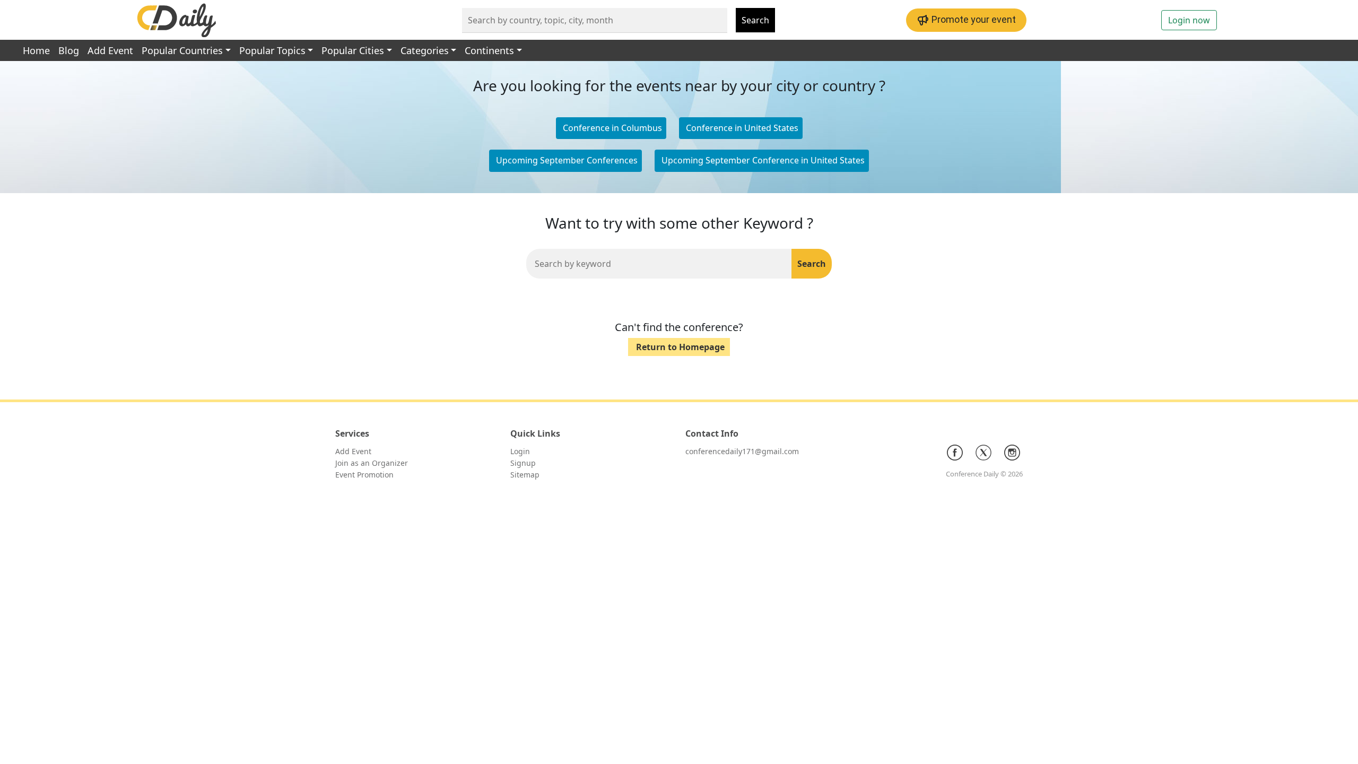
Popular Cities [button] (352, 50)
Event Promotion (364, 475)
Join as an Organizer (371, 463)
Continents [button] (489, 50)
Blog (68, 50)
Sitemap (524, 475)
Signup (523, 463)
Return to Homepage (680, 347)
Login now (1189, 20)
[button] (741, 128)
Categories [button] (425, 50)
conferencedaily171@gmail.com (742, 451)
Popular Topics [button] (272, 50)
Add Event (110, 50)
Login (520, 451)
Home (36, 50)
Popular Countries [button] (182, 50)
